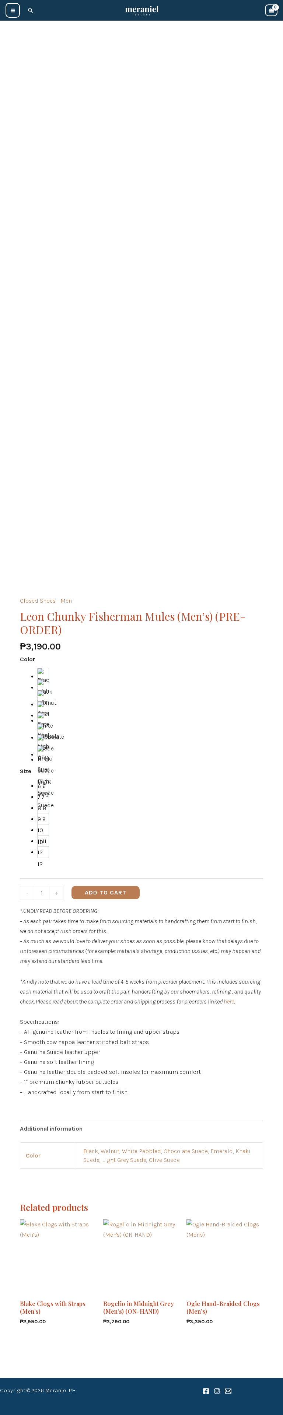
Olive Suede (164, 1159)
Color (27, 659)
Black (90, 1151)
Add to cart (105, 892)
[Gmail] (228, 1391)
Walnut (110, 1151)
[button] (30, 10)
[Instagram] (217, 1391)
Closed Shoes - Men (46, 600)
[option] (43, 673)
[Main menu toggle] (13, 10)
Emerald (221, 1151)
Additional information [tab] (51, 1128)
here (229, 1001)
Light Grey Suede (124, 1159)
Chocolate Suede (186, 1151)
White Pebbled (141, 1151)
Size (25, 771)
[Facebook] (206, 1391)
